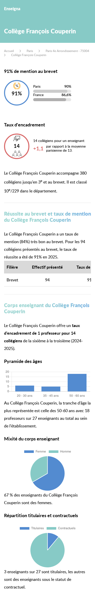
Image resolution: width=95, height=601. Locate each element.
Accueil (9, 51)
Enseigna (12, 8)
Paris (30, 51)
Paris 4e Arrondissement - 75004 (67, 51)
